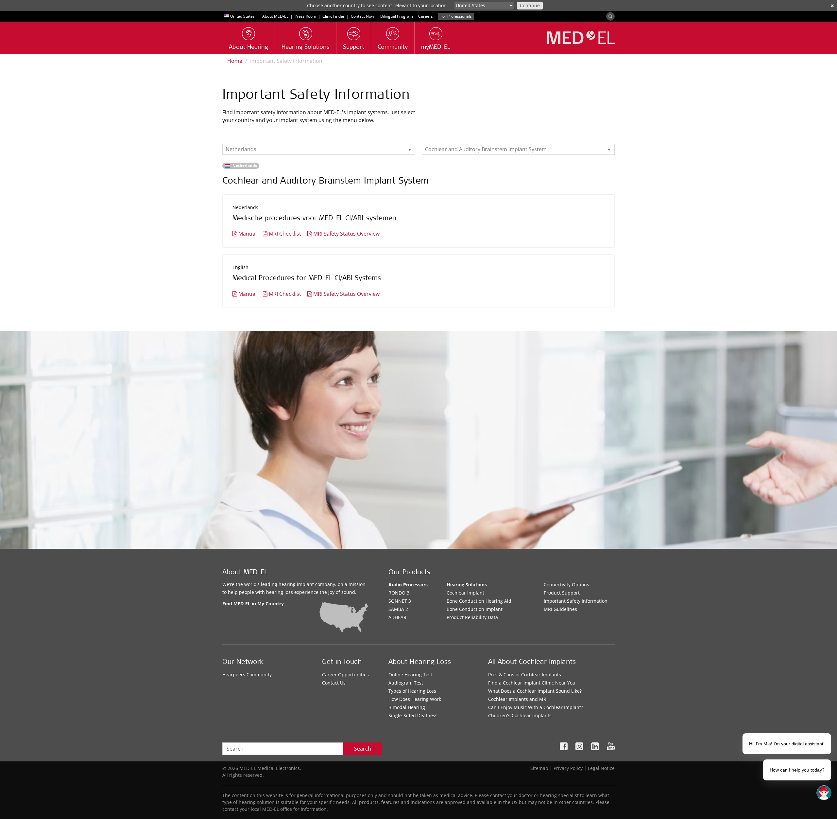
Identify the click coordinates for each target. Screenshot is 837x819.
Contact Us (334, 683)
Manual (247, 233)
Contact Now (362, 16)
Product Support (562, 593)
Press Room (305, 16)
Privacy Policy (568, 768)
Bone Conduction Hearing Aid (479, 601)
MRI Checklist (285, 233)
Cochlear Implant (465, 593)
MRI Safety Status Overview (346, 233)
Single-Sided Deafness (412, 715)
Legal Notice (601, 768)
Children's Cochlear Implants (520, 715)
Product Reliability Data (472, 617)
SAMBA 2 (398, 609)
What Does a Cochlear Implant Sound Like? (535, 691)
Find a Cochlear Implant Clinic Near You (531, 683)
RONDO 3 (398, 593)
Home (234, 60)
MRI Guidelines (560, 609)
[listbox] (318, 149)
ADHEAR (397, 617)
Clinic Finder (333, 16)
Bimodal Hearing (406, 707)
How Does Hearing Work (414, 699)
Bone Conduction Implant (475, 609)
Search (362, 748)
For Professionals (456, 16)
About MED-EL (275, 16)
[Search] (610, 16)
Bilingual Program (396, 16)
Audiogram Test (405, 683)
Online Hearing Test (410, 674)
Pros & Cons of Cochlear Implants (524, 674)
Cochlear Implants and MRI (518, 699)
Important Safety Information (575, 601)
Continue (530, 5)
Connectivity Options (566, 584)
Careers (425, 16)
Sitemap (539, 768)
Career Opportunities (345, 674)
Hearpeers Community (247, 674)
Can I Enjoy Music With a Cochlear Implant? (535, 707)
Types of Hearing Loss (412, 691)
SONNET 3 (399, 601)
